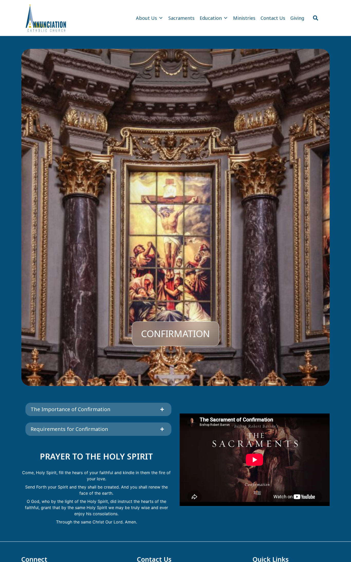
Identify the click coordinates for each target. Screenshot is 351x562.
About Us (146, 18)
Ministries (244, 18)
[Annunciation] (46, 18)
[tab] (98, 409)
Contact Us (273, 18)
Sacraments (181, 18)
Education (211, 18)
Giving (297, 18)
